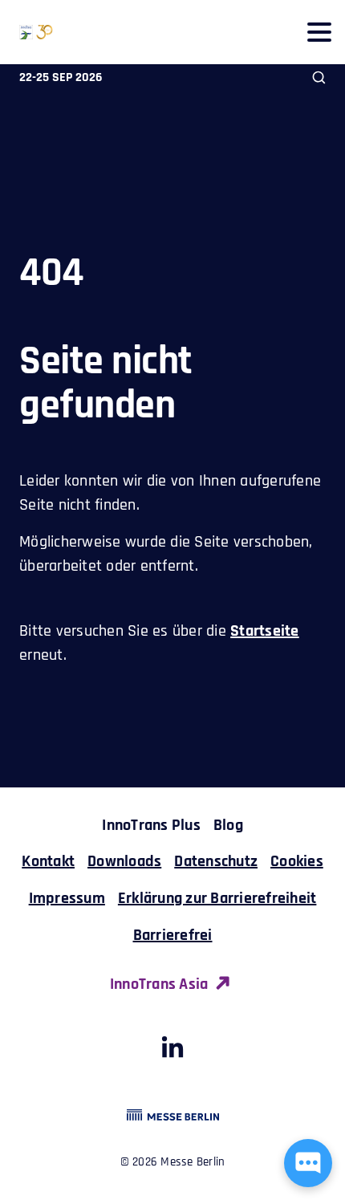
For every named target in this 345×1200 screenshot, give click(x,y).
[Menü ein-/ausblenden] (319, 32)
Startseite (264, 630)
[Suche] (318, 77)
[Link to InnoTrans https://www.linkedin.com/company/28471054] (172, 1052)
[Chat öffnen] (308, 1163)
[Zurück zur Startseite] (26, 32)
